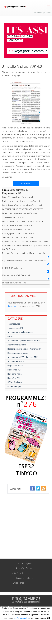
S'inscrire (47, 13)
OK (48, 618)
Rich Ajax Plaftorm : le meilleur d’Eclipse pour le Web (24, 253)
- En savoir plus (22, 618)
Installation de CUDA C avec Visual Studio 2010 (22, 221)
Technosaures (13, 324)
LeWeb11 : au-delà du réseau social (17, 197)
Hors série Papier (14, 374)
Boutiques (20, 578)
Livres (10, 336)
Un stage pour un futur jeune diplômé (18, 233)
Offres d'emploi (14, 386)
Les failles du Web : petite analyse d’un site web (22, 205)
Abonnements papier (16, 345)
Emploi (29, 568)
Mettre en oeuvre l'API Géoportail (16, 275)
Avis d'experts (18, 573)
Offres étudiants (14, 382)
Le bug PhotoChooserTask (14, 283)
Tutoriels (29, 578)
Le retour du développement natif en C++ (19, 213)
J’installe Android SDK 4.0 (13, 217)
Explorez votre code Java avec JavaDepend (21, 201)
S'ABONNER (26, 184)
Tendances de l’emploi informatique (17, 237)
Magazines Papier (15, 365)
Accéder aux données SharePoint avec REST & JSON (25, 241)
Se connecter (38, 13)
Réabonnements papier (17, 353)
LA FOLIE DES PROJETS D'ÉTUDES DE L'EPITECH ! (23, 209)
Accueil (21, 563)
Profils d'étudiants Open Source (16, 229)
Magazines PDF (14, 370)
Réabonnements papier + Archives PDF (24, 349)
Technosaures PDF (15, 328)
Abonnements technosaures (20, 332)
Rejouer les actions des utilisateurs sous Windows (24, 261)
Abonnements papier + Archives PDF (23, 340)
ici (15, 618)
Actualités (20, 568)
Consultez (11, 306)
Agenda (29, 563)
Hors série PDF (13, 378)
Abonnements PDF (15, 361)
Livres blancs (18, 583)
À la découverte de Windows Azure (17, 225)
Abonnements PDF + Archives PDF (22, 357)
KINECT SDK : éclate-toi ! (12, 268)
